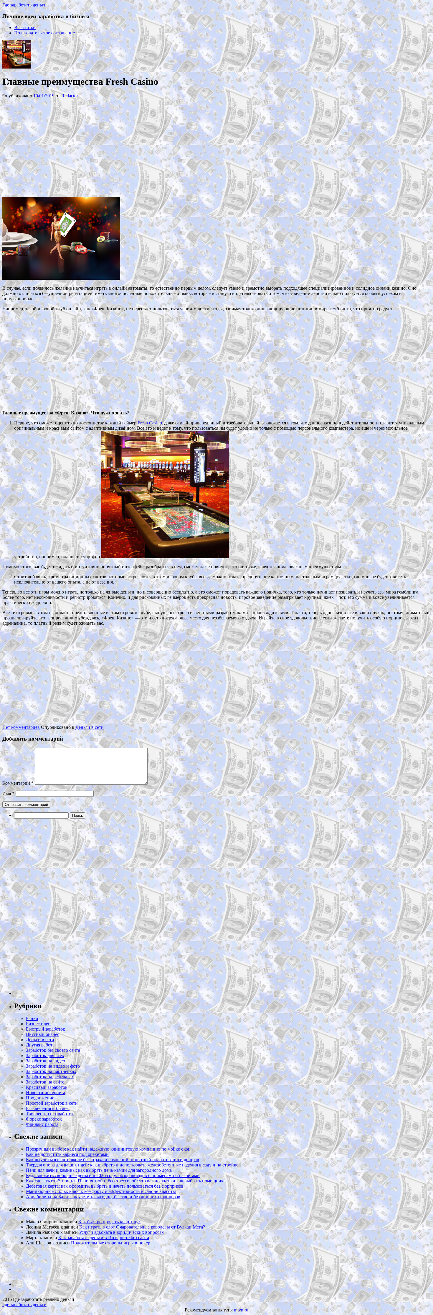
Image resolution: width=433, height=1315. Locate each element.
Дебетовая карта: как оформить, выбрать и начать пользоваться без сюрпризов (105, 1186)
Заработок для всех (45, 1055)
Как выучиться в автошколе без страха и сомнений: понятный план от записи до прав (112, 1159)
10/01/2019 (43, 95)
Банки (32, 1018)
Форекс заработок (44, 1118)
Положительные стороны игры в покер (110, 1242)
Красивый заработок (46, 1087)
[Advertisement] (90, 147)
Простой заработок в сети (52, 1103)
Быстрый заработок (45, 1028)
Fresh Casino (150, 422)
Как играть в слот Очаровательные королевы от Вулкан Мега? (142, 1226)
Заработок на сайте (45, 1081)
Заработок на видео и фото (53, 1066)
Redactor (69, 95)
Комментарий (18, 783)
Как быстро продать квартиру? (109, 1221)
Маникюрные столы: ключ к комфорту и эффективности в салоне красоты (101, 1191)
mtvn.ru (241, 1309)
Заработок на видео (45, 1060)
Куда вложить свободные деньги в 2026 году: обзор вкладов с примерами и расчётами (113, 1175)
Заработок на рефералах (50, 1076)
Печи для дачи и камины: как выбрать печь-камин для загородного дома (99, 1170)
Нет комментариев (21, 727)
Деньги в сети (89, 727)
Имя (8, 793)
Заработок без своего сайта (53, 1050)
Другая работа (40, 1044)
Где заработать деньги (24, 1304)
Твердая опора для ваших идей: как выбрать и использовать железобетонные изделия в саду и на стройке (132, 1164)
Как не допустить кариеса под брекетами (67, 1154)
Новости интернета (45, 1092)
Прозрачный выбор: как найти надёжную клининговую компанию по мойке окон (108, 1148)
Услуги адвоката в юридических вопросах (121, 1232)
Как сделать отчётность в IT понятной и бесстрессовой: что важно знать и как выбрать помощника (126, 1180)
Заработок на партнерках (51, 1071)
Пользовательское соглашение (44, 32)
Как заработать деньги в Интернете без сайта (103, 1237)
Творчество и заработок (50, 1113)
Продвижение (40, 1097)
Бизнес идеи (38, 1023)
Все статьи (25, 27)
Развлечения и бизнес (48, 1108)
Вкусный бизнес (42, 1034)
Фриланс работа (42, 1124)
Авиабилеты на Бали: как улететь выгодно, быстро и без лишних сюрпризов (103, 1196)
